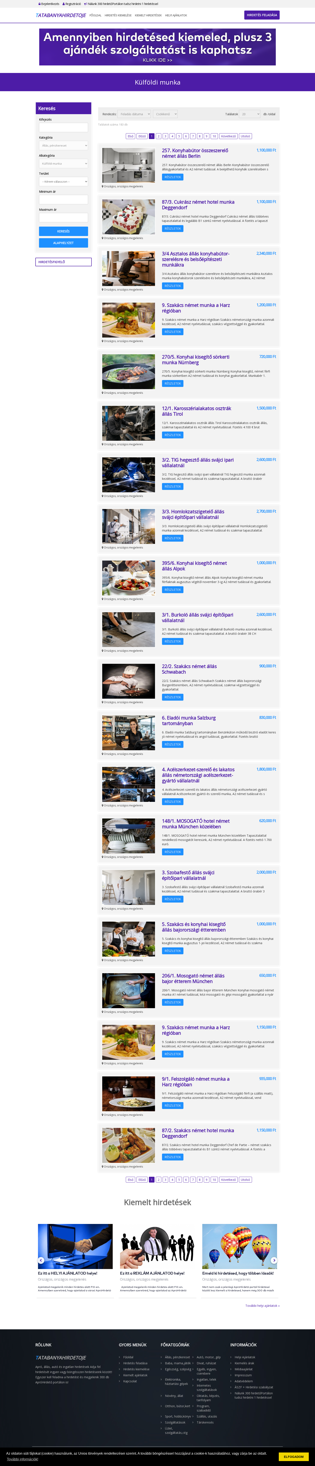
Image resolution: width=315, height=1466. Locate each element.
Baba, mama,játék (178, 1363)
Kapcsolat (130, 1381)
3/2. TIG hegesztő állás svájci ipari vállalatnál (198, 462)
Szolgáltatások (175, 1422)
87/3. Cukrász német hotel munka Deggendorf (198, 204)
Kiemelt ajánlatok (135, 1375)
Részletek (173, 177)
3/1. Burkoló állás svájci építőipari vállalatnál (197, 617)
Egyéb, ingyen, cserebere (207, 1371)
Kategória (45, 137)
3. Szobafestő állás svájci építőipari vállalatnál (188, 875)
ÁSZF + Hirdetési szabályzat (254, 1387)
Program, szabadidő (204, 1408)
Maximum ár (48, 209)
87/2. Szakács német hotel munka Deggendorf (198, 1133)
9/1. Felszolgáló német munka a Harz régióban (196, 1081)
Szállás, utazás (207, 1416)
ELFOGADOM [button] (294, 1456)
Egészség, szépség (178, 1369)
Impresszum (243, 1375)
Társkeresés (205, 1422)
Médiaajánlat (244, 1369)
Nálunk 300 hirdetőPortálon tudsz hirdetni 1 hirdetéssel (122, 4)
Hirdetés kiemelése (118, 15)
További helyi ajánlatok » (262, 1306)
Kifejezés (45, 119)
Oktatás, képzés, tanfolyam (208, 1398)
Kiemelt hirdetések (148, 15)
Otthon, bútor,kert (177, 1406)
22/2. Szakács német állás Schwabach (189, 668)
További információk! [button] (22, 1459)
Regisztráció (72, 4)
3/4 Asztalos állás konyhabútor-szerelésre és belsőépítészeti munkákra (196, 259)
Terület (44, 173)
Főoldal (95, 15)
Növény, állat (174, 1396)
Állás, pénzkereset (177, 1357)
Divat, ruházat (206, 1363)
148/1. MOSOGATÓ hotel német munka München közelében (196, 823)
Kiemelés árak (244, 1363)
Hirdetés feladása (262, 15)
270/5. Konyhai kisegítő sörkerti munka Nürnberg (196, 359)
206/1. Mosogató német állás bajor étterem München (193, 978)
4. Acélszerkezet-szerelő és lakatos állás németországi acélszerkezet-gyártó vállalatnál (198, 774)
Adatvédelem (244, 1381)
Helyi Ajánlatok (176, 15)
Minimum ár (47, 191)
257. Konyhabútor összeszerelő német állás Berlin (195, 153)
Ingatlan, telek (206, 1379)
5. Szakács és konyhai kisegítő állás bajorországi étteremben (194, 926)
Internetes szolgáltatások (207, 1387)
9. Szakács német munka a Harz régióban (196, 307)
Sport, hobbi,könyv (178, 1416)
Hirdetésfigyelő (51, 262)
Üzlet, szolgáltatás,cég (176, 1430)
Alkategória (47, 155)
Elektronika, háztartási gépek (176, 1381)
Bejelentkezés (49, 4)
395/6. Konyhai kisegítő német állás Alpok (194, 565)
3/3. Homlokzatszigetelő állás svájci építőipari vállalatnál (193, 514)
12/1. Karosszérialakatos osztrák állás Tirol (196, 410)
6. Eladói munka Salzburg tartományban (189, 720)
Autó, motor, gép (209, 1357)
